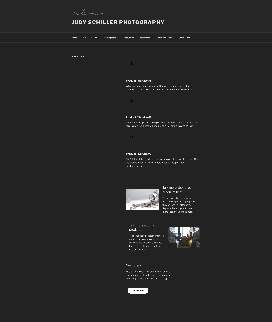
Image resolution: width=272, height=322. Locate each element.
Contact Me (184, 37)
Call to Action (138, 290)
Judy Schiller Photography (118, 22)
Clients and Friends (164, 37)
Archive (95, 37)
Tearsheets (145, 37)
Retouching (129, 37)
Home (74, 37)
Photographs (110, 37)
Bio (84, 37)
